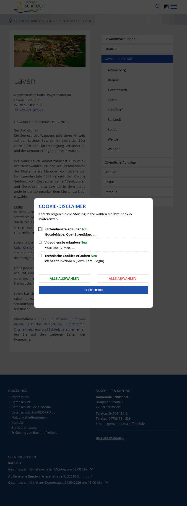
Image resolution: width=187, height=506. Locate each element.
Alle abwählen (122, 278)
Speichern (93, 290)
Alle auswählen (64, 278)
